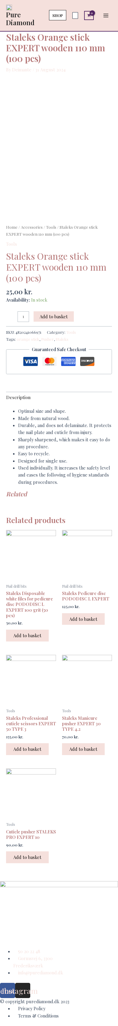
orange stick (28, 339)
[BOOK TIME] (75, 15)
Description (18, 397)
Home (12, 227)
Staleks (62, 339)
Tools (51, 227)
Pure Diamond (20, 18)
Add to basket (54, 316)
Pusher (47, 339)
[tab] (59, 397)
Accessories (32, 227)
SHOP (57, 15)
